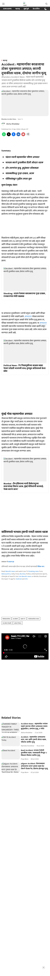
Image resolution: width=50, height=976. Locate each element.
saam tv (23, 618)
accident (15, 618)
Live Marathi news (25, 576)
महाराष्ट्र (17, 8)
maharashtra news (33, 618)
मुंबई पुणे (26, 8)
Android (19, 579)
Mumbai (22, 573)
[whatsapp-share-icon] (4, 135)
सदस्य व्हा (11, 561)
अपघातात (28, 316)
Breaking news (34, 571)
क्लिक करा (41, 566)
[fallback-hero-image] (10, 728)
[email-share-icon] (23, 135)
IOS (26, 579)
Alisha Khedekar (13, 124)
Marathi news (10, 571)
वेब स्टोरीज (36, 8)
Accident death (7, 623)
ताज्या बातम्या (7, 8)
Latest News (17, 623)
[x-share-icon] (9, 135)
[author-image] (3, 124)
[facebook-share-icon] (14, 135)
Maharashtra (6, 573)
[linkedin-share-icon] (18, 135)
